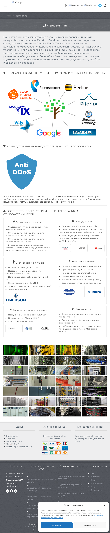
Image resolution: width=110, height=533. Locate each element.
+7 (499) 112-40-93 (14, 473)
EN (95, 5)
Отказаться (90, 525)
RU (81, 5)
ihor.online (34, 524)
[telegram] (7, 491)
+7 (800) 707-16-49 (14, 476)
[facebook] (11, 491)
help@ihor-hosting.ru (11, 484)
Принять (56, 525)
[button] (104, 505)
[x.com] (15, 491)
